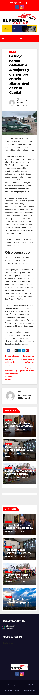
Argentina (15, 685)
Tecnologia (17, 690)
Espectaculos (8, 690)
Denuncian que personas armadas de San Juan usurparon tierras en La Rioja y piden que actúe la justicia (27, 363)
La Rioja (12, 51)
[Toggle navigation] (21, 38)
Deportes (23, 685)
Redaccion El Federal (22, 102)
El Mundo (30, 685)
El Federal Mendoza (29, 690)
